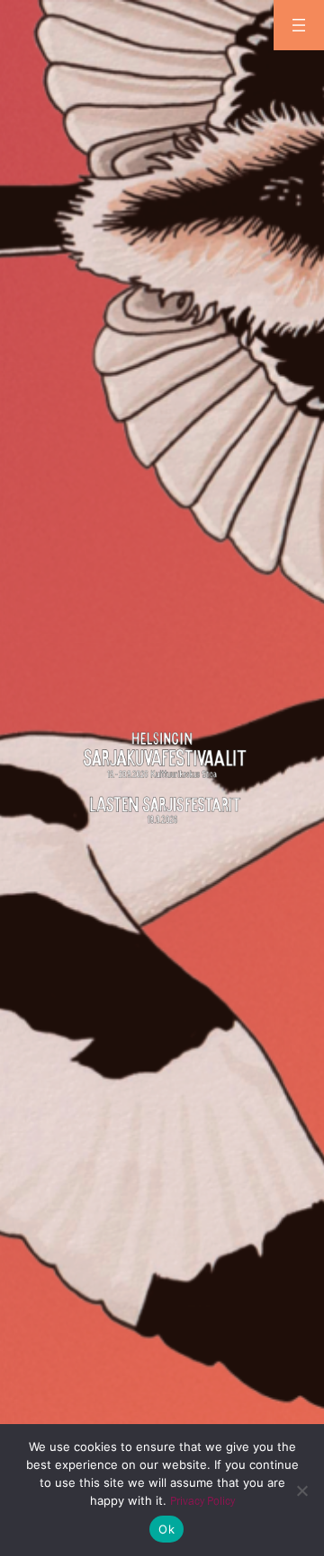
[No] (301, 1490)
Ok (166, 1529)
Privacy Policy (202, 1500)
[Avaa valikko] (299, 25)
